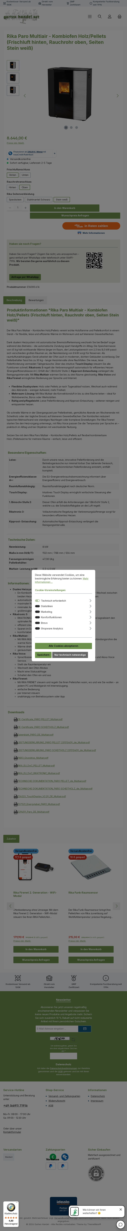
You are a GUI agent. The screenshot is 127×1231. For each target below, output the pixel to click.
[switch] (37, 606)
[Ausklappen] (90, 600)
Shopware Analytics (52, 628)
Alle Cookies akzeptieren (63, 645)
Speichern (43, 654)
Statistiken (47, 606)
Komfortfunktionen (51, 617)
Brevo (44, 622)
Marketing (46, 611)
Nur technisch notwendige (70, 654)
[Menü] (17, 1203)
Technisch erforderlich (53, 600)
